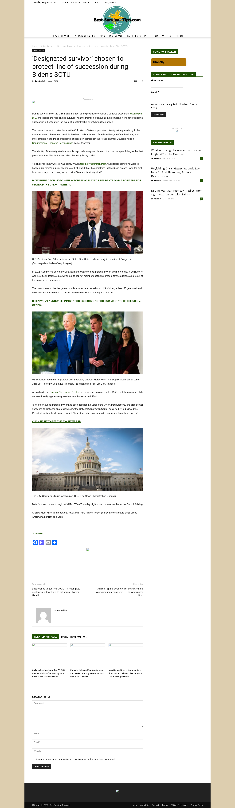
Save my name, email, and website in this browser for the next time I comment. (75, 759)
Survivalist (40, 81)
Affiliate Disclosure (179, 805)
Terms (97, 2)
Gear (155, 36)
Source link (38, 533)
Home (65, 2)
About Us (75, 2)
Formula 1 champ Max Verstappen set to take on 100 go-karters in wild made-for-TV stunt (87, 673)
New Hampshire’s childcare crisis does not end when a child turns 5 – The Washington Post (125, 673)
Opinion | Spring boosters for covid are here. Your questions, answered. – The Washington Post (119, 592)
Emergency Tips (137, 36)
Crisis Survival (61, 36)
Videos (166, 36)
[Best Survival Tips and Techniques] (117, 20)
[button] (199, 36)
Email (155, 92)
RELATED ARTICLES (45, 636)
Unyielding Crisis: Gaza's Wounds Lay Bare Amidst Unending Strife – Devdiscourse (175, 172)
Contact (86, 2)
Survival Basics (85, 36)
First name (157, 80)
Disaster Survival (110, 36)
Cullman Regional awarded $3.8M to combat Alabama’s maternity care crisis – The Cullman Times (49, 673)
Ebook (179, 36)
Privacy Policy (109, 2)
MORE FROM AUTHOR (73, 636)
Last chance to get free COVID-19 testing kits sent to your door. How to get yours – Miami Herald (56, 592)
